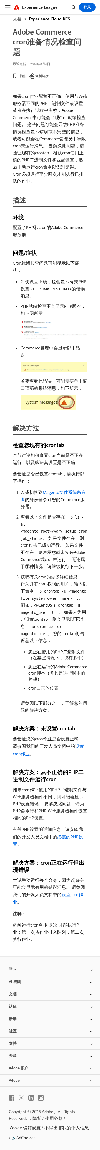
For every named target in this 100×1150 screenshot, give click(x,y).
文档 (17, 19)
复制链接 (42, 76)
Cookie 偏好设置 (25, 1127)
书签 (22, 76)
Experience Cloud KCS (49, 19)
